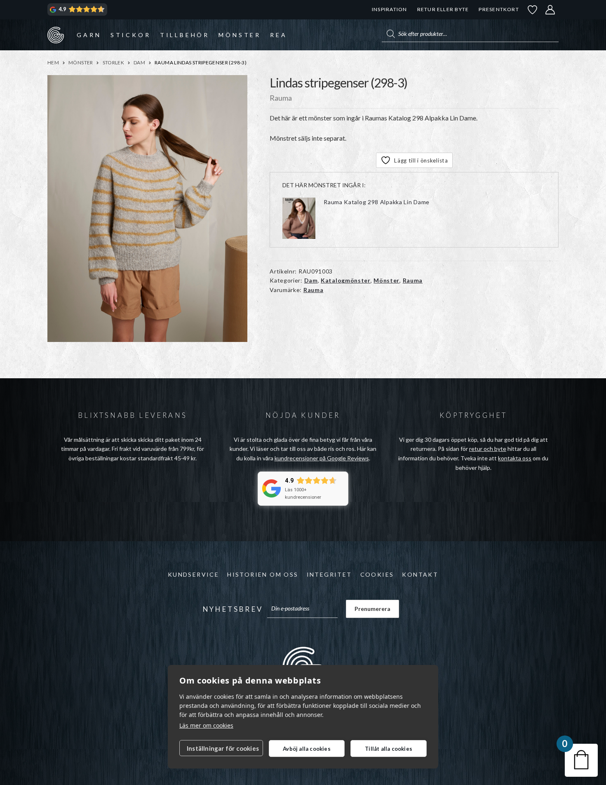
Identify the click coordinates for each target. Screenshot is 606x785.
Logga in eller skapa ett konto (550, 9)
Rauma (413, 280)
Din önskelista (532, 9)
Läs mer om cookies (206, 725)
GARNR (55, 34)
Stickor (130, 34)
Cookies (377, 574)
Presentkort (499, 9)
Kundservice (193, 574)
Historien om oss (262, 574)
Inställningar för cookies (223, 748)
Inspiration (389, 9)
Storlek (113, 62)
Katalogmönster (346, 280)
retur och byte (487, 448)
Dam (139, 62)
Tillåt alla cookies (388, 748)
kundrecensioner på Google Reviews (322, 458)
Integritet (329, 574)
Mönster (239, 34)
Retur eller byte (443, 9)
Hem (53, 62)
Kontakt (420, 574)
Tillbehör (184, 34)
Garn (89, 34)
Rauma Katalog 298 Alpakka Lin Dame (377, 201)
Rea (278, 34)
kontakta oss (514, 458)
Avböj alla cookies (307, 748)
